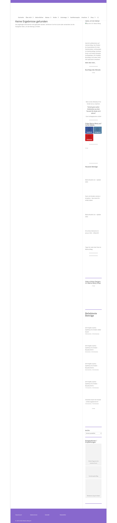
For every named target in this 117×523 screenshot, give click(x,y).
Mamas (47, 17)
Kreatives (84, 17)
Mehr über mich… (90, 62)
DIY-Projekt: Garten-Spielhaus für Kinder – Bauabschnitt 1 (91, 348)
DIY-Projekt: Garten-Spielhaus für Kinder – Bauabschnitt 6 (91, 366)
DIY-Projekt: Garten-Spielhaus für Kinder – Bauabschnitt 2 (91, 384)
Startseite (21, 17)
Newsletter (63, 515)
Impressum (18, 515)
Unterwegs (63, 17)
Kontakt (47, 515)
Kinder (55, 17)
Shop (92, 17)
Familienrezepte (75, 17)
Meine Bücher (39, 17)
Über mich (29, 17)
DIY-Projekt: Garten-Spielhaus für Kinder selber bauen (93, 330)
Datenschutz (33, 515)
